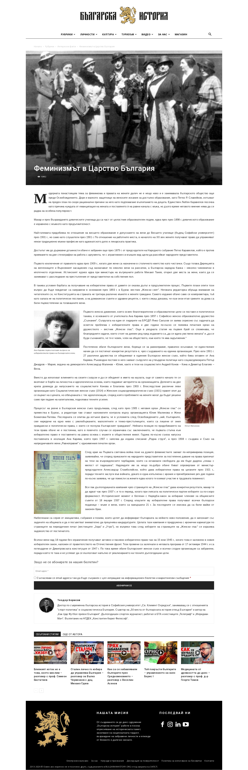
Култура (108, 34)
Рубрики (67, 34)
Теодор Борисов (68, 600)
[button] (210, 34)
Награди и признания (112, 760)
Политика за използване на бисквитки (181, 760)
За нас (162, 34)
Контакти (209, 760)
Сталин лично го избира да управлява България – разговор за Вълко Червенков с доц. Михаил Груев (87, 676)
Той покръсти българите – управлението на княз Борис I (160, 673)
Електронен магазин (77, 760)
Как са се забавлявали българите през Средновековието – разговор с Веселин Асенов (122, 676)
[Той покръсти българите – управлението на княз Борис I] (160, 652)
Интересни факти (67, 46)
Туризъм (127, 34)
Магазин (181, 34)
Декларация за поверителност (143, 760)
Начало (38, 46)
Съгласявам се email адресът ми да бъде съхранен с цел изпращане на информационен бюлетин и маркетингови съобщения (113, 577)
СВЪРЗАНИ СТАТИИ (47, 634)
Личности (87, 34)
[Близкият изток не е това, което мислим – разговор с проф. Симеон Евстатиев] (50, 652)
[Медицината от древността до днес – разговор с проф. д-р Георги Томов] (197, 652)
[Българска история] (124, 15)
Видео (146, 34)
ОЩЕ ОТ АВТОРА (72, 634)
